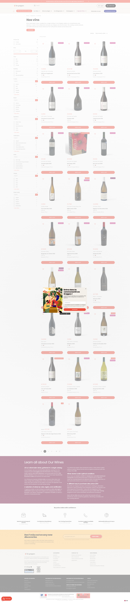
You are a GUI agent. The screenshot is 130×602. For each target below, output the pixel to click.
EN (127, 600)
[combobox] (126, 600)
